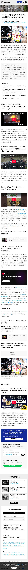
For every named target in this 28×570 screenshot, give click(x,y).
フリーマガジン (21, 529)
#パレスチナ (24, 22)
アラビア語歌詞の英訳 (21, 214)
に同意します (11, 454)
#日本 (12, 552)
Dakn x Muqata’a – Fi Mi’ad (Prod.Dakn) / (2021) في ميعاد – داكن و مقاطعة (14, 86)
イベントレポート (6, 529)
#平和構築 (11, 22)
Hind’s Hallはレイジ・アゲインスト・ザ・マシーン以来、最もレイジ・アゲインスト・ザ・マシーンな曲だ (14, 300)
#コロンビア (20, 556)
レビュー (25, 20)
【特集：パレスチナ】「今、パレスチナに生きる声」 (12, 21)
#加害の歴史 (18, 546)
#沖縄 (9, 552)
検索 (23, 519)
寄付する (19, 2)
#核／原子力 (13, 546)
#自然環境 (15, 545)
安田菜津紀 (12, 537)
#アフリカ (17, 554)
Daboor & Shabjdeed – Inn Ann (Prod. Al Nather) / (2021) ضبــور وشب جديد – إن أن (14, 90)
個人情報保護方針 (8, 454)
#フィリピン (4, 556)
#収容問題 (12, 542)
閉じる (14, 567)
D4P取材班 (15, 20)
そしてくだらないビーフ (21, 288)
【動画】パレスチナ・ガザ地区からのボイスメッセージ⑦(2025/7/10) (18, 480)
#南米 (24, 556)
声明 (21, 525)
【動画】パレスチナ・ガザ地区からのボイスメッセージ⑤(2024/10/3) (18, 495)
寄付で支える (14, 438)
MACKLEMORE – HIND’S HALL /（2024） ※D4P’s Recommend (14, 96)
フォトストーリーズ (14, 529)
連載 (9, 527)
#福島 (6, 552)
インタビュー (12, 525)
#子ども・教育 (23, 542)
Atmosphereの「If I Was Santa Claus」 (12, 226)
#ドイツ (13, 556)
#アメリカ (16, 556)
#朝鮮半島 (15, 552)
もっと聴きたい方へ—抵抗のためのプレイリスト (11, 98)
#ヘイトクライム (17, 542)
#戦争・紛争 (8, 22)
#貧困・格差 (9, 543)
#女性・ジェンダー (10, 545)
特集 (22, 20)
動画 (16, 482)
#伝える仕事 (5, 548)
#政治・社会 (15, 22)
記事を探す (24, 2)
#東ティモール (22, 554)
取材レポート (6, 525)
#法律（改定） (5, 546)
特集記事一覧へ (14, 502)
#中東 (14, 554)
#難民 (5, 22)
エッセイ (17, 525)
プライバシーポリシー (20, 564)
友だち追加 (13, 465)
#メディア (9, 546)
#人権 (10, 483)
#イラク (19, 552)
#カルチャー (19, 22)
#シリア (22, 552)
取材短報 (5, 527)
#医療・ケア (18, 543)
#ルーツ (22, 546)
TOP (2, 561)
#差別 (6, 542)
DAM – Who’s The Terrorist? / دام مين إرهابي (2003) (12, 93)
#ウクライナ (9, 556)
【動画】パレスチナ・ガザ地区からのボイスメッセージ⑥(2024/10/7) (18, 488)
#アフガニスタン (9, 554)
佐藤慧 (6, 537)
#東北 (4, 552)
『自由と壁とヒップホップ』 (20, 210)
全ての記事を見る (14, 513)
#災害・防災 (13, 543)
